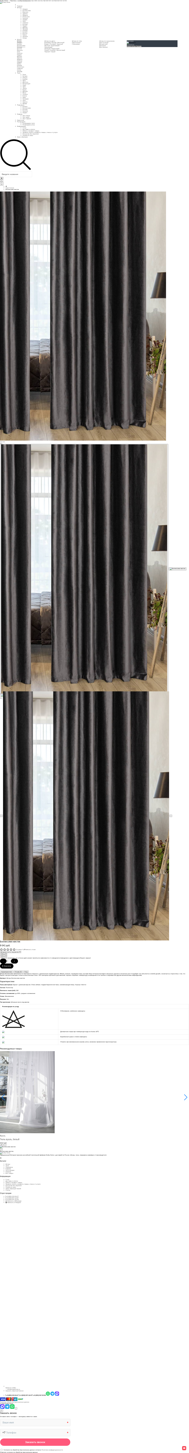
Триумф (25, 29)
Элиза (25, 88)
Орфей (25, 19)
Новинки (8, 1172)
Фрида (25, 103)
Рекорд (25, 30)
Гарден (25, 26)
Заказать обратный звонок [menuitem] (14, 1391)
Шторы (19, 7)
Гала (24, 21)
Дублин (25, 27)
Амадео (25, 9)
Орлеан (25, 36)
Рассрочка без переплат (31, 134)
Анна (24, 74)
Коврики (19, 114)
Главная (19, 6)
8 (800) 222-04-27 (13, 1196)
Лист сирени (27, 118)
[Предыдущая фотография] (1, 441)
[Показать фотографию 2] (177, 568)
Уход (26, 972)
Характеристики (6, 972)
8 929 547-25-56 (61, 1)
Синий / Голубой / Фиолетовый (54, 50)
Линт (24, 100)
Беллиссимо (27, 10)
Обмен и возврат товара (31, 131)
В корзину (6, 966)
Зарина (25, 13)
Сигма (25, 38)
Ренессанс (26, 16)
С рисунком (76, 44)
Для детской (103, 44)
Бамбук (25, 79)
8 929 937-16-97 (50, 1)
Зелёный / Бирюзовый (51, 48)
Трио (24, 86)
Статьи (8, 1190)
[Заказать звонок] (16, 1408)
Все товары (9, 1173)
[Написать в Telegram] (7, 1408)
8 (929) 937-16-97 (13, 1198)
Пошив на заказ (28, 135)
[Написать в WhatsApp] (12, 1408)
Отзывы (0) (18, 972)
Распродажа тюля (29, 123)
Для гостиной (103, 42)
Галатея (25, 18)
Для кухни (102, 45)
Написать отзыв (30, 949)
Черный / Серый (49, 51)
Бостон (25, 33)
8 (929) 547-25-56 (13, 1199)
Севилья (25, 23)
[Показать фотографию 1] (84, 569)
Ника (24, 97)
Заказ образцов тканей (13, 1188)
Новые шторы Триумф (134, 46)
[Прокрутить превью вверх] (1, 443)
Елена (25, 96)
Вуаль (25, 90)
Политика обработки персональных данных (14, 1402)
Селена (25, 94)
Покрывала (20, 105)
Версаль (25, 12)
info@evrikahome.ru (13, 1389)
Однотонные (76, 42)
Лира (24, 85)
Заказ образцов (22, 137)
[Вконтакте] (1, 1158)
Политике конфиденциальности (52, 1450)
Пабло (25, 35)
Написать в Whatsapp (14, 1201)
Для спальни (103, 47)
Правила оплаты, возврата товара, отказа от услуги (40, 132)
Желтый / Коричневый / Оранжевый (52, 46)
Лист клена (26, 115)
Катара (25, 76)
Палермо (26, 99)
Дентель (25, 82)
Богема (25, 24)
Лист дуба (26, 117)
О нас (24, 128)
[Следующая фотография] (4, 441)
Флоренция (26, 83)
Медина (25, 15)
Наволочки (20, 120)
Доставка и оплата (29, 129)
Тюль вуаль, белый (9, 1139)
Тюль (18, 73)
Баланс (25, 32)
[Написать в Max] (2, 1408)
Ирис (24, 80)
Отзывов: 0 (19, 949)
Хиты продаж (10, 1170)
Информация (21, 126)
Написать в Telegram (14, 1202)
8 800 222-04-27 (38, 1)
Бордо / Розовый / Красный (53, 44)
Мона (24, 93)
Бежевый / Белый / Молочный (54, 42)
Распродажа (21, 121)
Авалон (25, 102)
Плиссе (25, 77)
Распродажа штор (29, 125)
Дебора (25, 91)
